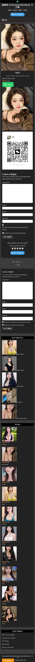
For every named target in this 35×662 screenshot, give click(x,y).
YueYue (4, 444)
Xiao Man (11, 647)
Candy (4, 604)
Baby (3, 544)
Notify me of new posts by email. (15, 233)
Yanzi (4, 564)
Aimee (4, 524)
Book (10, 84)
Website (5, 218)
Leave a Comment (11, 75)
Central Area (21, 76)
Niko (18, 354)
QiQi (17, 72)
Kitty (18, 386)
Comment (6, 182)
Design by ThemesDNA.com (17, 660)
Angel (4, 484)
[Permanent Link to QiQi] (17, 47)
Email (4, 212)
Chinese (28, 76)
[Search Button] (17, 1)
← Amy (17, 265)
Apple (13, 635)
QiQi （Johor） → (17, 262)
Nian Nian (20, 418)
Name (4, 205)
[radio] (12, 248)
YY (17, 402)
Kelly (18, 370)
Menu (5, 20)
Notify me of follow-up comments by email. (15, 228)
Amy (3, 623)
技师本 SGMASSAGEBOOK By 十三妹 (17, 6)
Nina (7, 641)
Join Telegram (18, 14)
